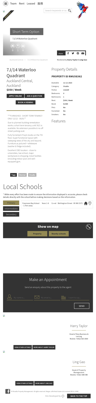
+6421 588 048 (82, 375)
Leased (31, 3)
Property (37, 233)
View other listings (23, 347)
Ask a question (34, 96)
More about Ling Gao (43, 383)
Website (86, 203)
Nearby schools (59, 233)
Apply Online (15, 96)
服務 (40, 3)
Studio (32, 175)
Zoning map (90, 203)
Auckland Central (16, 60)
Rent (21, 3)
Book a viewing (25, 102)
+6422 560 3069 (82, 339)
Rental (22, 175)
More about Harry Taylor (44, 347)
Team (13, 3)
